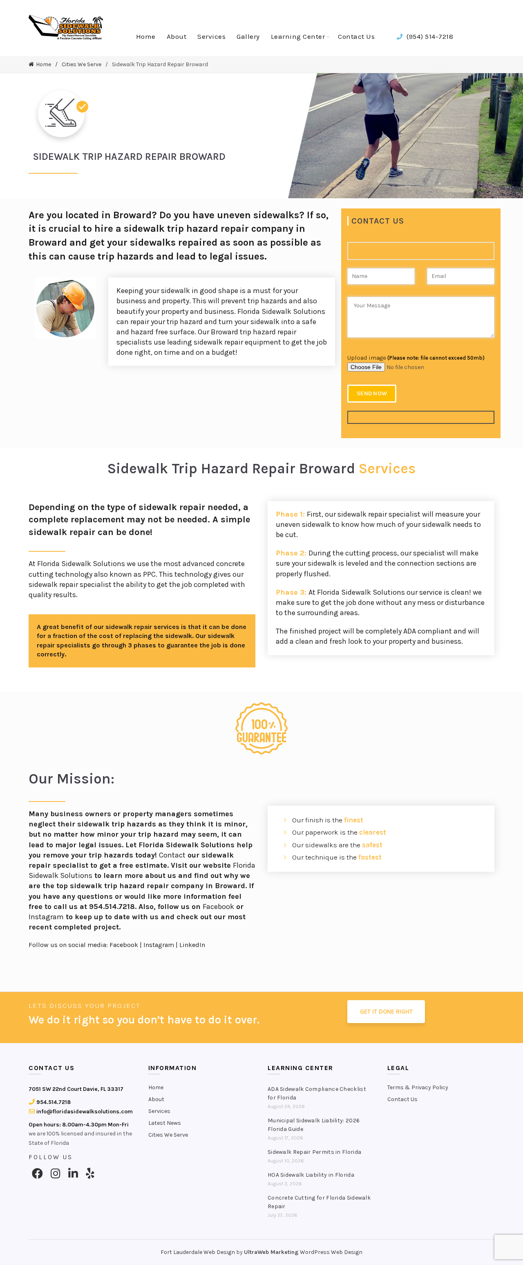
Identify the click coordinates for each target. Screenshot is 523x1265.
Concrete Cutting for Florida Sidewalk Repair (319, 1202)
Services (211, 36)
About (177, 36)
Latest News (164, 1122)
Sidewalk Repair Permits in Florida (314, 1152)
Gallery (248, 36)
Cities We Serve (81, 64)
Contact (172, 855)
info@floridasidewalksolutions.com (84, 1111)
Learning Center (298, 36)
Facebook (218, 906)
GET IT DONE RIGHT (386, 1011)
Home (146, 36)
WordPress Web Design (331, 1252)
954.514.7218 (53, 1102)
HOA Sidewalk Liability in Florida (311, 1174)
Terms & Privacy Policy (417, 1087)
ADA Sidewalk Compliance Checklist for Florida (317, 1093)
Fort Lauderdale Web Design (198, 1252)
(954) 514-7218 (429, 36)
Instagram (46, 916)
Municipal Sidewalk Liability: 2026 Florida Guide (314, 1125)
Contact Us (356, 36)
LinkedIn (192, 945)
